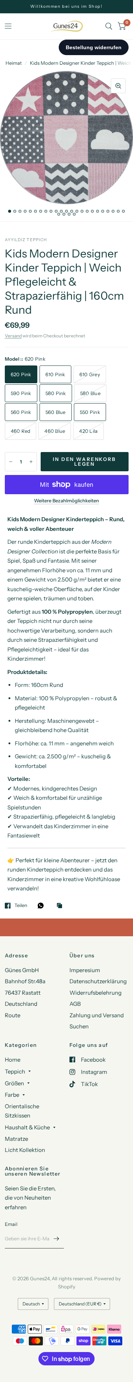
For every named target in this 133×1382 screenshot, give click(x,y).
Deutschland (21, 1003)
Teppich (15, 1071)
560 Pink (21, 412)
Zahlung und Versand (96, 1015)
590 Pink (21, 393)
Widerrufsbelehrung (95, 992)
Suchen (79, 1026)
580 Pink (55, 393)
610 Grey (89, 374)
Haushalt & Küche (27, 1127)
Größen (14, 1083)
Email (11, 1224)
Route (12, 1015)
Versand (13, 335)
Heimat (14, 63)
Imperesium (84, 970)
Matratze (16, 1138)
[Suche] (109, 26)
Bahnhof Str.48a (25, 981)
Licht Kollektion (25, 1149)
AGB (75, 1003)
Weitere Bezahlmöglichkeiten (66, 500)
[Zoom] (118, 85)
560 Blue (55, 412)
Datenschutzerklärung (98, 981)
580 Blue (90, 393)
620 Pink (21, 374)
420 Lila (88, 431)
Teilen (20, 906)
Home (12, 1059)
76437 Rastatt (23, 992)
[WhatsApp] (42, 906)
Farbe (12, 1094)
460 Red (21, 431)
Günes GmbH (22, 970)
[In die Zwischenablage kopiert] (61, 906)
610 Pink (55, 374)
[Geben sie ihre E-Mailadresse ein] (56, 1238)
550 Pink (90, 412)
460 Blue (54, 431)
